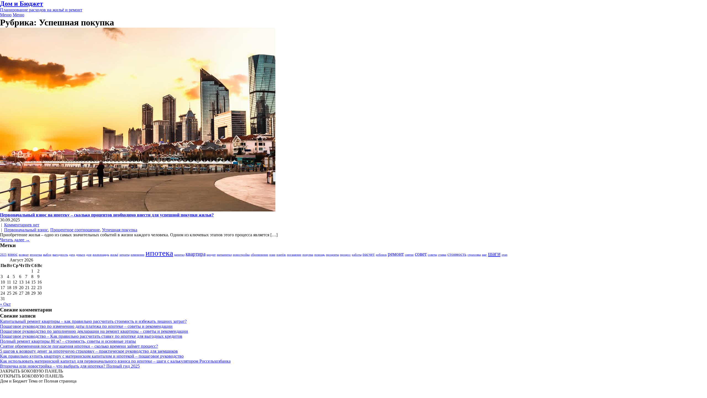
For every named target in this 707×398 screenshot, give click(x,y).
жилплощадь (101, 254)
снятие (409, 254)
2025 (3, 254)
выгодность (60, 254)
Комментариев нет (21, 224)
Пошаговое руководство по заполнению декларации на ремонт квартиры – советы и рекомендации (94, 331)
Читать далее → (15, 239)
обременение (259, 254)
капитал (179, 254)
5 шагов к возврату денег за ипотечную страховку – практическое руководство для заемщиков (89, 351)
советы (432, 254)
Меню (6, 14)
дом (88, 254)
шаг (484, 254)
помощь (319, 254)
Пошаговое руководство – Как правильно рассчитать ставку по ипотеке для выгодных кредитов (91, 336)
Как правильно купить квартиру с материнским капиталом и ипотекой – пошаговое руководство (92, 356)
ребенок (381, 254)
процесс (345, 254)
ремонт (396, 254)
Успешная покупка (119, 229)
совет (421, 254)
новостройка (241, 254)
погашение (294, 254)
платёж (281, 254)
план (272, 254)
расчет (369, 254)
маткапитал (224, 254)
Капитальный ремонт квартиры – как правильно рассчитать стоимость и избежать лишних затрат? (93, 321)
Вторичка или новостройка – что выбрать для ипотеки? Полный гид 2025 (70, 366)
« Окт (5, 304)
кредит (211, 254)
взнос (13, 254)
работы (357, 254)
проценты (332, 254)
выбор (47, 254)
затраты (124, 254)
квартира (195, 254)
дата (72, 254)
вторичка (36, 254)
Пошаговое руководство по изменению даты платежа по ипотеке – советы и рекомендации (86, 326)
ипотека (159, 252)
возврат (24, 254)
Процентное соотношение (75, 229)
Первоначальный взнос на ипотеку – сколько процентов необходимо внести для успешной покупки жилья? (107, 215)
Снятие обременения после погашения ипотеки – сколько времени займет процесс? (79, 346)
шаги (494, 253)
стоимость (456, 254)
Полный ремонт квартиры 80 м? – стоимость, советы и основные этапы (68, 341)
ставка (442, 254)
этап (504, 254)
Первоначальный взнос (26, 229)
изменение (137, 254)
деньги (80, 254)
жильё (114, 254)
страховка (474, 254)
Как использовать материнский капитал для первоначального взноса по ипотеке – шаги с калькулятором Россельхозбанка (115, 361)
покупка (307, 254)
